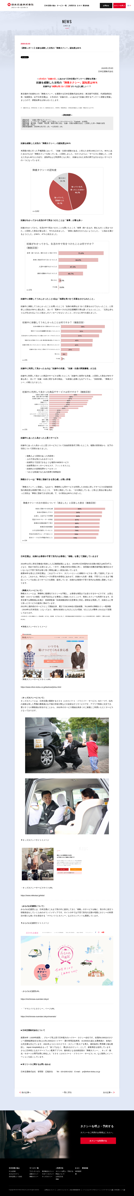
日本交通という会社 (15, 1176)
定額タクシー (34, 1174)
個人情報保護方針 (75, 1190)
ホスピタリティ (14, 1174)
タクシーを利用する (98, 1141)
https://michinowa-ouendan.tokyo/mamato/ (38, 1016)
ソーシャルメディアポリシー (90, 1190)
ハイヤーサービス (106, 1190)
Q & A (79, 5)
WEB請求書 (78, 1172)
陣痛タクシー (34, 1176)
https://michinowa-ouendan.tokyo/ (35, 999)
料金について (60, 1174)
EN (128, 5)
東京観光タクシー (48, 1171)
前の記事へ (26, 1092)
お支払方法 (59, 1176)
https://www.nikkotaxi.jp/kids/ (33, 895)
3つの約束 (12, 1171)
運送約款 (86, 5)
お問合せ (106, 5)
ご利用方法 (72, 5)
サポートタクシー (48, 1174)
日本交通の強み (50, 5)
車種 (57, 1179)
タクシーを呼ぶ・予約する (64, 1171)
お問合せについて (49, 1190)
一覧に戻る (67, 1092)
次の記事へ (108, 1092)
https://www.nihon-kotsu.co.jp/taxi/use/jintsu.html (41, 687)
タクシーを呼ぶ (119, 5)
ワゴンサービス (35, 1171)
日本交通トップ (118, 1190)
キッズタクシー (47, 1176)
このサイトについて (62, 1190)
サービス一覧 (62, 5)
